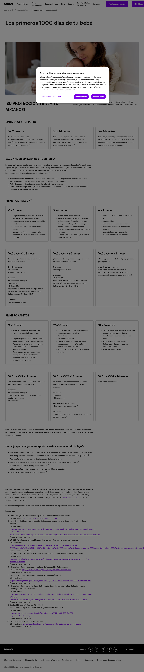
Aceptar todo (98, 97)
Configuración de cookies (51, 96)
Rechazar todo (81, 97)
